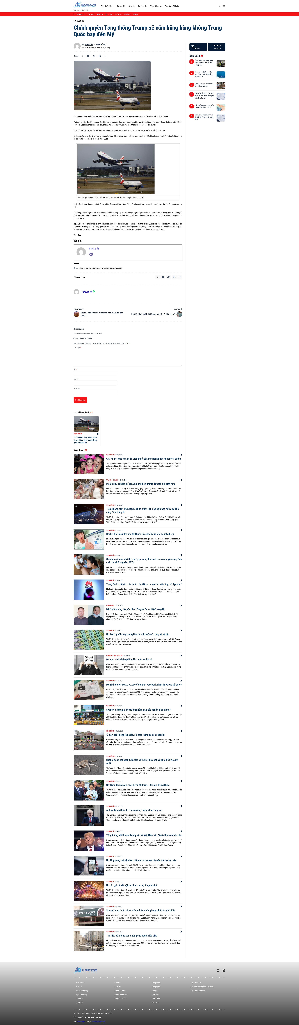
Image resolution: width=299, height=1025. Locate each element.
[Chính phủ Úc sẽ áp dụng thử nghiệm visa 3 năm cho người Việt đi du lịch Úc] (221, 96)
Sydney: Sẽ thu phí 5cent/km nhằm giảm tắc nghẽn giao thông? (138, 709)
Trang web (77, 388)
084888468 (81, 1021)
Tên (75, 369)
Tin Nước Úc (106, 6)
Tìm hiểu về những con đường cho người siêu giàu (131, 935)
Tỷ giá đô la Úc (195, 983)
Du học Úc (121, 6)
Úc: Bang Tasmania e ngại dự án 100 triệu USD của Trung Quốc (137, 785)
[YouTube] (216, 47)
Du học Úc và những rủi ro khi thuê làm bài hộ (129, 659)
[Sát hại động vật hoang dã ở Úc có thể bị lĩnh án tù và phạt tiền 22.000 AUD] (89, 765)
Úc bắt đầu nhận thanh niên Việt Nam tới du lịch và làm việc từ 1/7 (204, 63)
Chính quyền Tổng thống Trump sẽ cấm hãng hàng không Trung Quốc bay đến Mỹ (85, 440)
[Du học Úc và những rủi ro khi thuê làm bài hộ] (89, 665)
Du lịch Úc (142, 6)
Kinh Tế (79, 987)
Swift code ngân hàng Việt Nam (202, 987)
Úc (106, 14)
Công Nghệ (156, 987)
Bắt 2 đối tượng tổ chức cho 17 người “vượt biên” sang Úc (135, 609)
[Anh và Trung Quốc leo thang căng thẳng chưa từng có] (89, 815)
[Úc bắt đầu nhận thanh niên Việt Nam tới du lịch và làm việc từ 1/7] (221, 63)
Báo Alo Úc (89, 44)
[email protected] (98, 1021)
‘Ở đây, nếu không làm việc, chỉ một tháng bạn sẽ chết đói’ (135, 734)
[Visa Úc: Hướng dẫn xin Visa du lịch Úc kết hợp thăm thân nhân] (221, 118)
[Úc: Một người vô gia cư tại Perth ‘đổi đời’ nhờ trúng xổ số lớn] (89, 640)
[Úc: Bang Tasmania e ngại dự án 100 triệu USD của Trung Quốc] (89, 790)
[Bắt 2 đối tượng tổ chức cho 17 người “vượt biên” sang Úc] (89, 615)
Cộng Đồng (154, 6)
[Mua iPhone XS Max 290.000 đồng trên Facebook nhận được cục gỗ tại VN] (89, 690)
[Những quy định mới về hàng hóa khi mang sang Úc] (221, 85)
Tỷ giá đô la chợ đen (197, 991)
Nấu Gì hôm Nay (82, 991)
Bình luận (77, 348)
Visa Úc (132, 6)
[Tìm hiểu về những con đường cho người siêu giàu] (89, 941)
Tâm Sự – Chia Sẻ (172, 6)
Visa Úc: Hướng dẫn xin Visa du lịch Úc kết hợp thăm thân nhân (204, 117)
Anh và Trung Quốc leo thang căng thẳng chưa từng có (134, 810)
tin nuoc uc (81, 14)
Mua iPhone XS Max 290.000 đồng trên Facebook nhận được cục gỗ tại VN (144, 684)
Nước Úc (117, 983)
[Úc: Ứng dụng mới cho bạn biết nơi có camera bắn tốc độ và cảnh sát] (89, 866)
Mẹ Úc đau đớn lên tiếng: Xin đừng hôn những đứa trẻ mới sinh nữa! (140, 483)
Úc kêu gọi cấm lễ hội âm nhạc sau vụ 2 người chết (131, 885)
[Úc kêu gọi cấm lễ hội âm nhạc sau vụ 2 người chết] (89, 891)
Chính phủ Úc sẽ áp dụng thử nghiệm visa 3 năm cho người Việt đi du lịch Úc (204, 95)
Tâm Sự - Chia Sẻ (111, 480)
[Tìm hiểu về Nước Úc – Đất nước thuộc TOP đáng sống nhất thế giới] (221, 74)
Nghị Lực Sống (81, 995)
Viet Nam (127, 14)
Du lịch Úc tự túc (120, 999)
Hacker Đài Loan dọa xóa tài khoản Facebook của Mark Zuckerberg (140, 534)
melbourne (118, 14)
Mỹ (111, 14)
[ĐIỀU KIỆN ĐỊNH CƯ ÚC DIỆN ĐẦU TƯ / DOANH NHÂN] (221, 107)
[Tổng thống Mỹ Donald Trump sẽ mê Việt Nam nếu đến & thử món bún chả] (89, 841)
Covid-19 (100, 14)
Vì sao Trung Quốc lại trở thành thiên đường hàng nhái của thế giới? (140, 910)
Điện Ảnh (155, 995)
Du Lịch (154, 991)
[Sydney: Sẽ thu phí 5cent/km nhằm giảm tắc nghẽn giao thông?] (89, 715)
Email (76, 379)
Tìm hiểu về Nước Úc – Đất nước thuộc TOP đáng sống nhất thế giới (203, 74)
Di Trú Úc (117, 987)
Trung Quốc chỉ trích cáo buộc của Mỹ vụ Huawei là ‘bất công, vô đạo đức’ (144, 584)
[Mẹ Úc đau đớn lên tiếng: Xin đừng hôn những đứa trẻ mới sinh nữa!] (89, 489)
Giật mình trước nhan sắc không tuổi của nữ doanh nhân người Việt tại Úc (143, 458)
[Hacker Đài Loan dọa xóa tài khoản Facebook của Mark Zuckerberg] (89, 539)
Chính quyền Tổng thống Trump (90, 268)
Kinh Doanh (80, 983)
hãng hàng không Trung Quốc (112, 268)
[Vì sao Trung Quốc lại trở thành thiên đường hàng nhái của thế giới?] (89, 916)
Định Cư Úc (156, 999)
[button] (94, 56)
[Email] (87, 56)
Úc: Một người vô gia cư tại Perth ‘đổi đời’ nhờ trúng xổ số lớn (137, 634)
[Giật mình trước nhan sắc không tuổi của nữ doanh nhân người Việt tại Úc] (89, 464)
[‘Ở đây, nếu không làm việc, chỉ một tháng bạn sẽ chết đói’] (89, 740)
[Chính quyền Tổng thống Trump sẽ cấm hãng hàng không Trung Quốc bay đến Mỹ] (86, 424)
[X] (198, 47)
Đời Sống (155, 1003)
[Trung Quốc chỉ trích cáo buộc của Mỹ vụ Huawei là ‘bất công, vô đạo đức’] (89, 590)
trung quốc (91, 14)
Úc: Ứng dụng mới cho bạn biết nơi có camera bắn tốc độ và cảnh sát (141, 860)
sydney (135, 14)
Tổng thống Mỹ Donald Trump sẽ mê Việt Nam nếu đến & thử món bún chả (144, 835)
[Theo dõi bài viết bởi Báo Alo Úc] (77, 46)
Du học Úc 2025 (120, 991)
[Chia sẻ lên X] (82, 56)
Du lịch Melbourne (121, 995)
